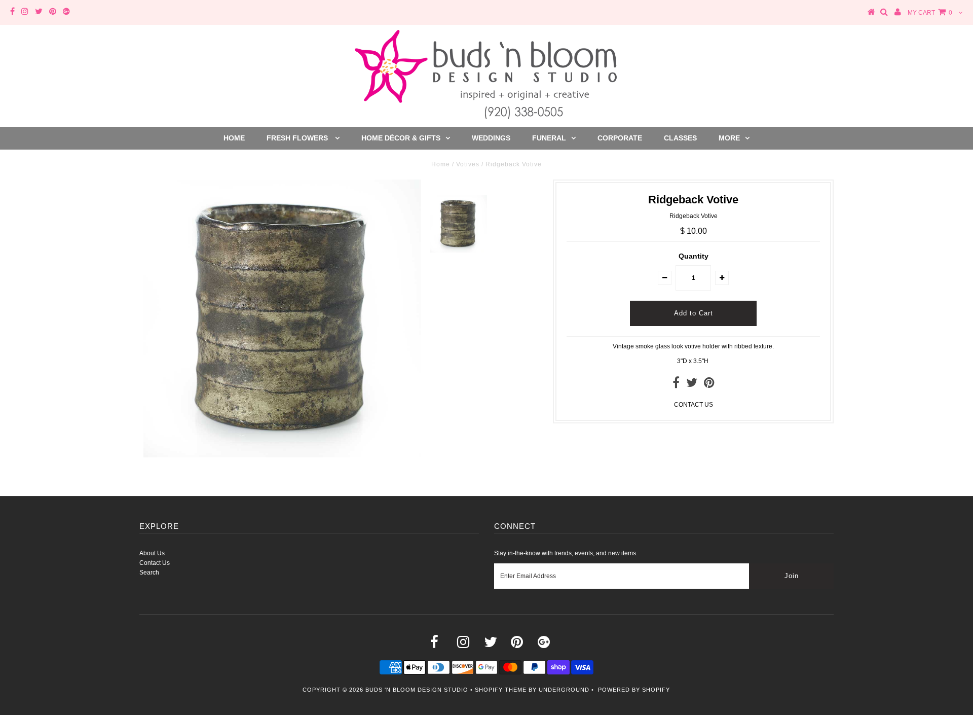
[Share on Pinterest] (709, 384)
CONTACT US (693, 404)
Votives (467, 164)
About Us (152, 553)
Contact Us (154, 562)
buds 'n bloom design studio (416, 690)
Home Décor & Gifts (400, 138)
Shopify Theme (501, 690)
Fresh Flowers (298, 138)
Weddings (491, 138)
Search (149, 572)
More (729, 138)
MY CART (930, 12)
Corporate (619, 138)
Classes (680, 138)
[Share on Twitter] (691, 384)
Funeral (549, 138)
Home (234, 138)
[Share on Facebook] (676, 384)
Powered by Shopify (634, 690)
